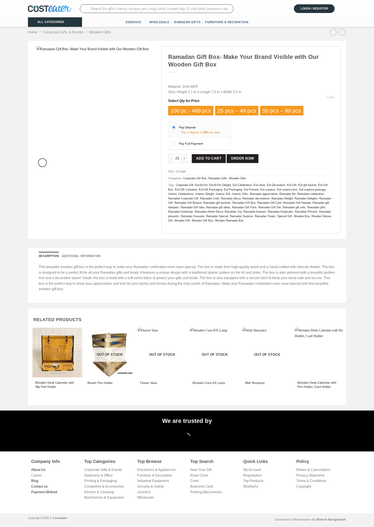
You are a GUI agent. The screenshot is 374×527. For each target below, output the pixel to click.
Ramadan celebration (310, 194)
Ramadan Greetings (180, 211)
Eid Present (251, 189)
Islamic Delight (204, 194)
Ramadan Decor (231, 198)
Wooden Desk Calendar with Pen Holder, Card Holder (316, 384)
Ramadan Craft (209, 198)
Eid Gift (292, 185)
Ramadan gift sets (294, 207)
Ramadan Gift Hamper (297, 202)
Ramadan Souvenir (192, 216)
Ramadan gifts (316, 207)
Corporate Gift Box (195, 178)
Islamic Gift (223, 194)
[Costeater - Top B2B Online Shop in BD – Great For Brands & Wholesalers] (49, 9)
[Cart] (343, 8)
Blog (34, 481)
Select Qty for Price (184, 101)
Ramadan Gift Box (244, 202)
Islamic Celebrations (181, 194)
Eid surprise (267, 189)
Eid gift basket (307, 185)
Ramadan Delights (306, 198)
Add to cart (208, 158)
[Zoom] (42, 162)
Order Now (242, 158)
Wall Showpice (255, 383)
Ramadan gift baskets (217, 202)
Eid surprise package (312, 189)
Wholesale (159, 22)
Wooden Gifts (100, 32)
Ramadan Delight (282, 198)
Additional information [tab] (81, 256)
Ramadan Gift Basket (188, 202)
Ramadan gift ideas (218, 207)
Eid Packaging (233, 189)
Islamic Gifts (240, 194)
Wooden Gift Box (202, 220)
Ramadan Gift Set (269, 207)
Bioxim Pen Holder (100, 383)
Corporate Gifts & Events (63, 32)
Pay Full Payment (191, 143)
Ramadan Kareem (254, 211)
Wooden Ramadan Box (229, 220)
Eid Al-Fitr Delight (220, 185)
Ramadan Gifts (187, 22)
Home (32, 32)
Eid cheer (259, 185)
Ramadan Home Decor (209, 211)
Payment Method (44, 492)
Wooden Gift (182, 220)
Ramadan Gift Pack (244, 207)
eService (133, 22)
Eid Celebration (242, 185)
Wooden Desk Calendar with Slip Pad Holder (54, 384)
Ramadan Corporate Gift (183, 198)
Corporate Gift (184, 185)
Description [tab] (49, 256)
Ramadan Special (217, 216)
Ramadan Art (287, 194)
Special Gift (284, 216)
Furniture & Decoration (226, 22)
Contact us (39, 486)
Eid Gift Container (186, 189)
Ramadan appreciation (264, 194)
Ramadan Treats (265, 216)
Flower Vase (148, 383)
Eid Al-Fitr (201, 185)
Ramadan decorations (256, 198)
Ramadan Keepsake (280, 211)
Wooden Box (302, 216)
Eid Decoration (276, 185)
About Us (38, 470)
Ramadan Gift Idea (192, 207)
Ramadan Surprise (241, 216)
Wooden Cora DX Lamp (208, 383)
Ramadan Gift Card (269, 202)
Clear (330, 97)
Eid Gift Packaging (210, 189)
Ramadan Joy (233, 211)
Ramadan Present (306, 211)
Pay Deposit (187, 127)
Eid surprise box (287, 189)
